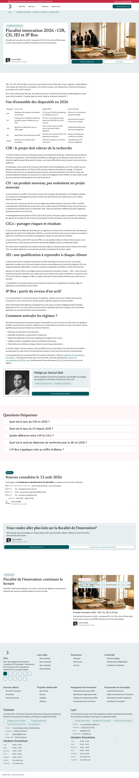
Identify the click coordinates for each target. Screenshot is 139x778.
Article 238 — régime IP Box (25, 498)
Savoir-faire (44, 691)
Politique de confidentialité (117, 662)
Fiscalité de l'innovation (116, 701)
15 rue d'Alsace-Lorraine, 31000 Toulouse (26, 728)
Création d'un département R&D (85, 698)
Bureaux (45, 6)
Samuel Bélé (16, 59)
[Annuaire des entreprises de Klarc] (25, 678)
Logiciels (43, 698)
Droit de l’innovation (13, 691)
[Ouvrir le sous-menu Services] (37, 6)
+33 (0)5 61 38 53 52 (20, 731)
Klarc (9, 12)
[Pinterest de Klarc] (30, 673)
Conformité (109, 655)
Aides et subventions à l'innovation (120, 694)
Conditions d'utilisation (115, 665)
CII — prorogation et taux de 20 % (26, 489)
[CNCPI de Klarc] (20, 678)
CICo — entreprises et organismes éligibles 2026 (30, 492)
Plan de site (77, 662)
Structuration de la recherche (84, 701)
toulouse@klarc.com (19, 734)
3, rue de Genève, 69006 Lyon (89, 724)
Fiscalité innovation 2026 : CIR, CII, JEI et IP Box (95, 612)
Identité (22, 6)
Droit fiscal (10, 694)
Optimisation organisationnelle (85, 694)
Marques (43, 701)
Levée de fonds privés (115, 691)
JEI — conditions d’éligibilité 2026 (26, 495)
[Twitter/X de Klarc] (10, 673)
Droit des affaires (11, 687)
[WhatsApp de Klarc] (10, 678)
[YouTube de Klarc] (25, 673)
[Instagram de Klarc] (20, 673)
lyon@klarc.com (85, 731)
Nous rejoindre (45, 665)
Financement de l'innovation (117, 687)
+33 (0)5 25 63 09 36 (88, 727)
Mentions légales (113, 658)
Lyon (73, 709)
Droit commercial (12, 698)
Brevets (42, 694)
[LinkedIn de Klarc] (5, 673)
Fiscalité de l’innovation (23, 12)
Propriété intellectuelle (47, 687)
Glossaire (76, 658)
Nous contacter (45, 662)
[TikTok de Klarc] (5, 678)
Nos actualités (45, 669)
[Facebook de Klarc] (15, 673)
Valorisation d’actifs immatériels (119, 698)
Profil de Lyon (86, 734)
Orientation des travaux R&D (84, 691)
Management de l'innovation (84, 687)
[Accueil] (11, 6)
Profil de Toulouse (20, 737)
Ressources (76, 655)
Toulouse (8, 709)
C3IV (62, 360)
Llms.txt (76, 665)
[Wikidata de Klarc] (15, 678)
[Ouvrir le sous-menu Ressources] (63, 6)
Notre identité (45, 658)
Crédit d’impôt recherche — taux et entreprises (46, 486)
